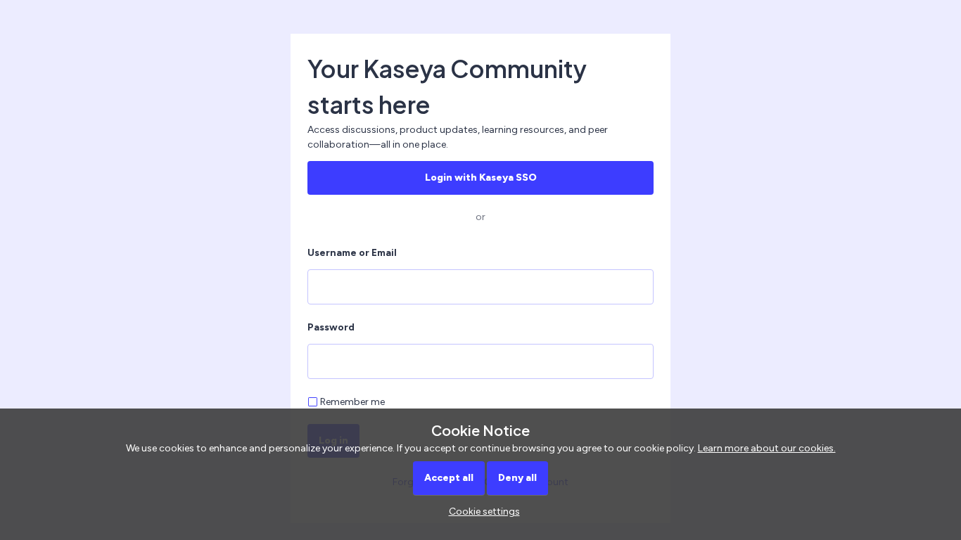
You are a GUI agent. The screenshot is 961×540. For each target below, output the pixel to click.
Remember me (352, 402)
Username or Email (352, 253)
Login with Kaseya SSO (481, 178)
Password (331, 327)
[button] (481, 512)
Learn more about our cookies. (767, 448)
